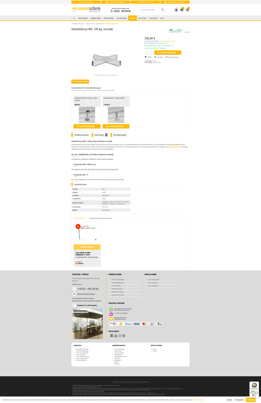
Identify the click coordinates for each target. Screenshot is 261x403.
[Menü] (258, 383)
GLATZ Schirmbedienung (82, 353)
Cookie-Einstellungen (119, 349)
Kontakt (154, 351)
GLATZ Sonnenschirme (117, 280)
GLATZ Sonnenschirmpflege (82, 356)
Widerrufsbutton (118, 354)
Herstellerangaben (119, 135)
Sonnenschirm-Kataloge (82, 349)
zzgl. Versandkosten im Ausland (167, 41)
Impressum (117, 364)
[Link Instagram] (119, 335)
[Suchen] (163, 10)
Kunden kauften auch (79, 218)
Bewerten (160, 57)
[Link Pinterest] (123, 335)
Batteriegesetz (117, 360)
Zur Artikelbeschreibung (81, 81)
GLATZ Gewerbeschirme (117, 283)
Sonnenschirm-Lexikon (117, 295)
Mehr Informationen (198, 400)
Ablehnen (229, 400)
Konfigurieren (250, 400)
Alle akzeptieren (239, 400)
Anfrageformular (173, 57)
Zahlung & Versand (119, 353)
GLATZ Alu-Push (116, 286)
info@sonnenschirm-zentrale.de (86, 294)
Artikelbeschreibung (81, 135)
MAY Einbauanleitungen (82, 358)
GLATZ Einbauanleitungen (82, 351)
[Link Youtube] (115, 335)
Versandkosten (99, 385)
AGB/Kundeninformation (120, 356)
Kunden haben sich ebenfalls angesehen (101, 218)
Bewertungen (100, 135)
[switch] (254, 395)
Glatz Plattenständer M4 (174, 147)
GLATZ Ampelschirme (153, 280)
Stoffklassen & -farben (117, 292)
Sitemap (116, 362)
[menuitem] (152, 10)
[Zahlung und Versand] (140, 324)
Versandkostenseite (145, 390)
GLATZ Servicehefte (80, 354)
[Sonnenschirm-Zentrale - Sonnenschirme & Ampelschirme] (86, 9)
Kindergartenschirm (116, 289)
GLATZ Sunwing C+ (153, 283)
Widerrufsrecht (118, 351)
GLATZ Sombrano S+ (153, 286)
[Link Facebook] (111, 335)
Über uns (154, 349)
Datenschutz (117, 358)
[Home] (74, 18)
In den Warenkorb (167, 52)
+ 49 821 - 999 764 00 (121, 11)
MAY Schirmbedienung (81, 360)
